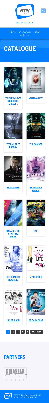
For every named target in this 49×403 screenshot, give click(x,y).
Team (36, 31)
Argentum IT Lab (30, 397)
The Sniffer (13, 187)
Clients (24, 34)
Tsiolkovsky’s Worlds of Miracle (13, 101)
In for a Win (13, 320)
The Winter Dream (36, 189)
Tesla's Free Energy (13, 146)
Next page (36, 331)
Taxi (36, 231)
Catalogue (25, 31)
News (12, 31)
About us (19, 22)
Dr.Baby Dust (36, 320)
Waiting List (36, 98)
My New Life (36, 277)
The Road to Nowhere (13, 278)
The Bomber (35, 144)
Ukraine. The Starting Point (13, 234)
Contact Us (29, 22)
